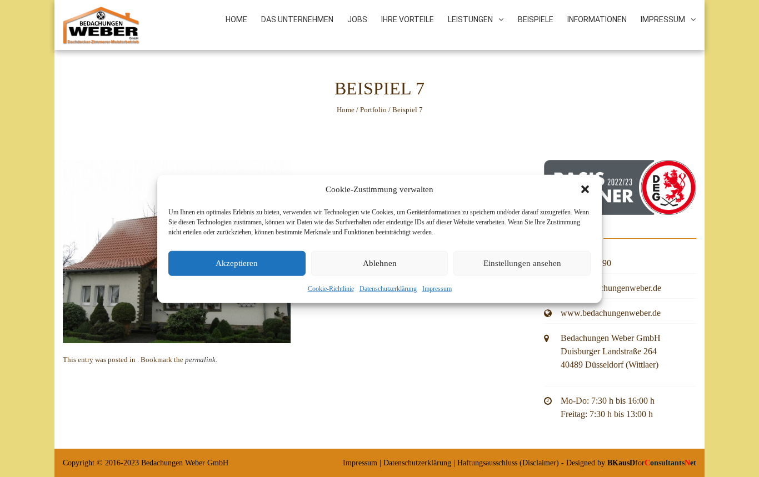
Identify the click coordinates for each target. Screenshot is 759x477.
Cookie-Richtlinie (331, 288)
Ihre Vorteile (407, 19)
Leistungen (470, 19)
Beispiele (535, 19)
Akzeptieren (237, 262)
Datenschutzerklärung (388, 288)
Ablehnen (380, 262)
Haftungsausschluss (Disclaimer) (508, 463)
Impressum (437, 288)
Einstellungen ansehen (522, 262)
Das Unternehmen (297, 19)
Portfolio (373, 110)
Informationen (597, 19)
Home (236, 19)
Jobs (357, 19)
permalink (200, 359)
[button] (585, 189)
